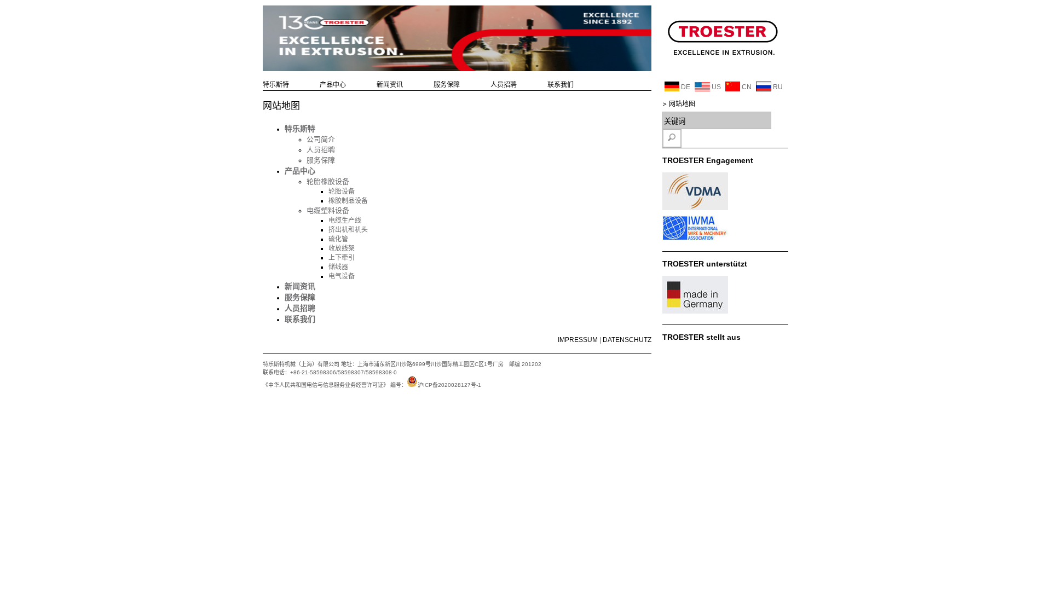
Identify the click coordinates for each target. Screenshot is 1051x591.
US (715, 87)
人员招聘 (503, 85)
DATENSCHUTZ (627, 340)
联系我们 (560, 85)
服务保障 (447, 85)
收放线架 (341, 248)
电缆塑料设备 (328, 210)
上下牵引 (341, 258)
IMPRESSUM (578, 340)
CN (746, 87)
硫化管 (338, 239)
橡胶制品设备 (348, 201)
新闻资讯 (390, 85)
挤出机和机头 (348, 230)
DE (684, 87)
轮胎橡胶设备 (328, 181)
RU (777, 87)
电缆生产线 (344, 220)
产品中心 (333, 85)
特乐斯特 (276, 85)
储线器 (338, 267)
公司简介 (321, 139)
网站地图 (682, 104)
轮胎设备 (341, 191)
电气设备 (341, 276)
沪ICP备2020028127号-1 (449, 385)
